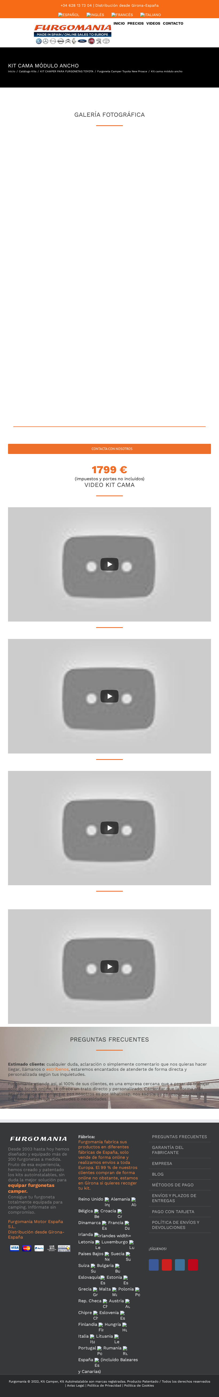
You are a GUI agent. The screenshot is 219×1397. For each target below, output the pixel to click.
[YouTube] (167, 1265)
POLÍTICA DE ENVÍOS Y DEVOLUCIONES (175, 1225)
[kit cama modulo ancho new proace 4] (186, 155)
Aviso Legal (75, 1385)
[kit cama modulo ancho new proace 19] (135, 310)
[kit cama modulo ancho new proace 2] (84, 155)
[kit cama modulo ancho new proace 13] (33, 271)
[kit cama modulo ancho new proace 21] (33, 349)
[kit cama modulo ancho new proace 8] (186, 194)
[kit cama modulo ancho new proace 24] (186, 349)
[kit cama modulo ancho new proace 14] (84, 271)
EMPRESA (162, 1163)
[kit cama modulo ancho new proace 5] (33, 194)
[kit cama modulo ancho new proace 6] (84, 194)
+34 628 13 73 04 (76, 5)
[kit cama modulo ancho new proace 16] (186, 271)
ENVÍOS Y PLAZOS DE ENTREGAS (174, 1198)
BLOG (158, 1174)
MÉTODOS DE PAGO (173, 1184)
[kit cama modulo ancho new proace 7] (135, 194)
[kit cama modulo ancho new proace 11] (135, 233)
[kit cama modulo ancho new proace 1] (33, 155)
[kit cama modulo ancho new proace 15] (135, 271)
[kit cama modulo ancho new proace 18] (84, 310)
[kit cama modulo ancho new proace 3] (135, 155)
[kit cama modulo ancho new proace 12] (186, 233)
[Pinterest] (193, 1265)
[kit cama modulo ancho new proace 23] (135, 349)
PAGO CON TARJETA (173, 1211)
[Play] (109, 564)
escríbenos (57, 1069)
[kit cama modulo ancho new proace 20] (186, 310)
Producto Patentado (142, 1381)
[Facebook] (154, 1265)
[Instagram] (180, 1265)
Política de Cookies (138, 1385)
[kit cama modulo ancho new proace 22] (84, 349)
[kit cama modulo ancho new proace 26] (84, 388)
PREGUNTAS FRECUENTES (179, 1136)
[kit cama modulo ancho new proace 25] (33, 388)
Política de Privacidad (103, 1385)
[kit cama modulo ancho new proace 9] (33, 233)
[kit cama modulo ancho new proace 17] (33, 310)
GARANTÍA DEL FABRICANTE (168, 1150)
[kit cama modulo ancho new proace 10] (84, 233)
